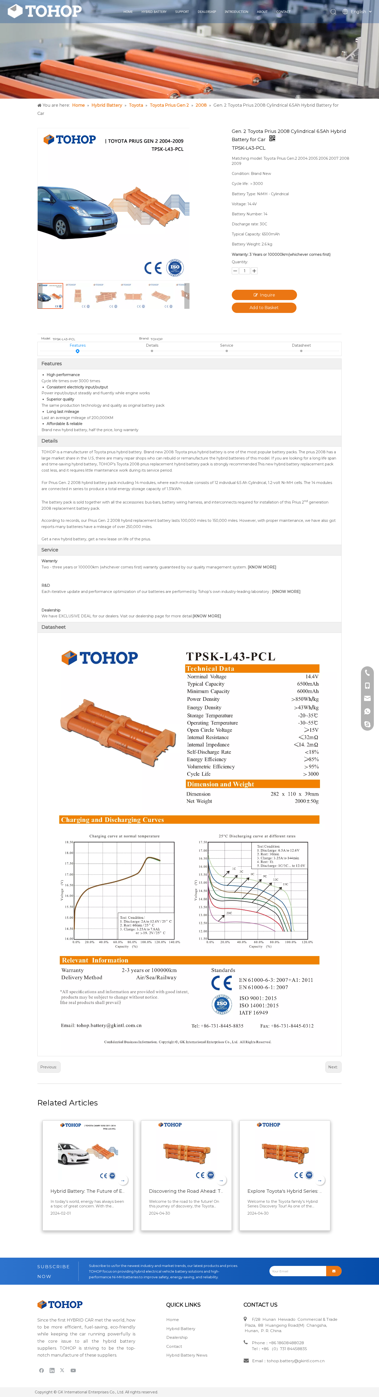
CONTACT (283, 12)
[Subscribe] (334, 1271)
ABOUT (262, 12)
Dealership (177, 1337)
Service (226, 345)
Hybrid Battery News (186, 1355)
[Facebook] (41, 1370)
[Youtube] (73, 1370)
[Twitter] (63, 1370)
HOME (128, 12)
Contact (174, 1346)
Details (152, 345)
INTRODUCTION (236, 12)
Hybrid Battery (180, 1328)
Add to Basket (264, 307)
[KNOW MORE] (262, 567)
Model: (46, 338)
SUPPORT (182, 12)
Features (78, 345)
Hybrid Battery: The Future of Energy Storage (103, 1191)
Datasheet (301, 345)
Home (172, 1319)
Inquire (267, 295)
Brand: (144, 338)
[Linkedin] (52, 1370)
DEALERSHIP (207, 12)
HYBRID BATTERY (154, 12)
